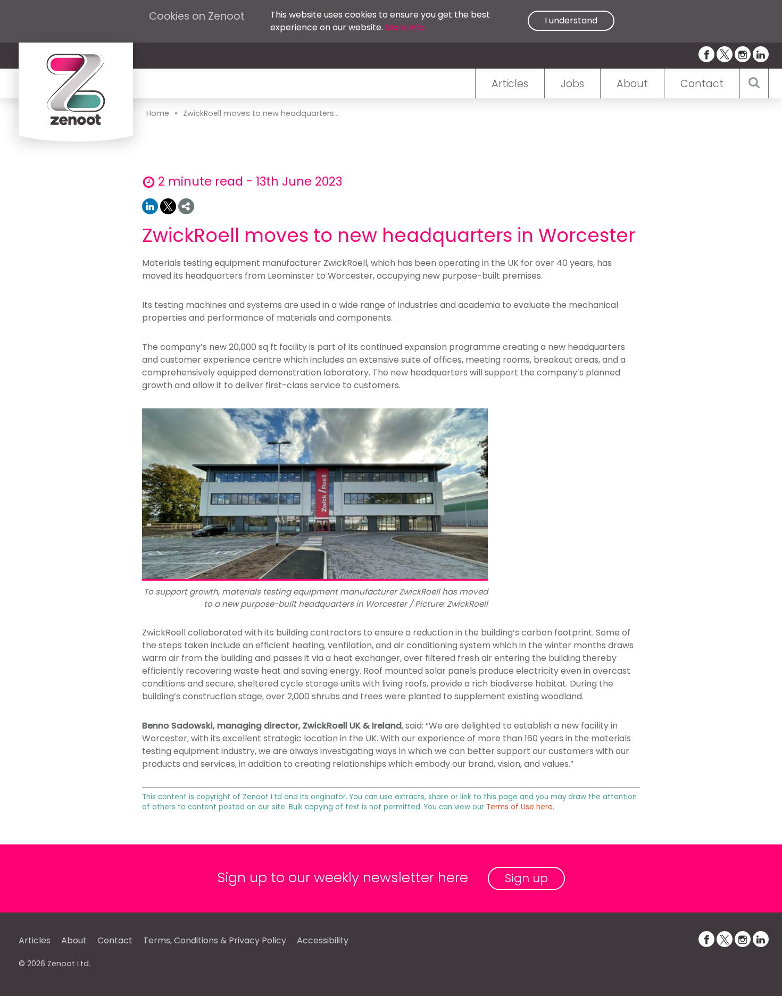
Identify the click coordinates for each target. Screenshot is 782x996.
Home (157, 113)
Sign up (526, 878)
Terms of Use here (519, 807)
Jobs (572, 84)
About (632, 84)
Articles (510, 84)
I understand (571, 20)
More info (405, 27)
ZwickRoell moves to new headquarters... (261, 113)
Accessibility (322, 940)
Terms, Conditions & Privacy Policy (214, 940)
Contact (701, 84)
